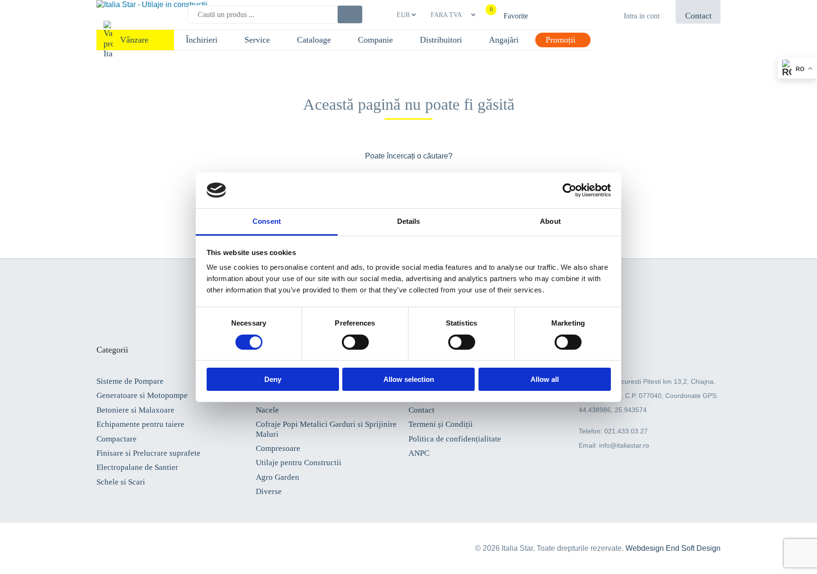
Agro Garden (277, 477)
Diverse (269, 491)
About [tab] (550, 221)
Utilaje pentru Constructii (298, 462)
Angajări (504, 39)
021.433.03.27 (626, 431)
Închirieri (201, 39)
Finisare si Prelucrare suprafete (148, 453)
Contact (421, 410)
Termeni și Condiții (440, 424)
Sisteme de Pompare (130, 381)
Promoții (560, 39)
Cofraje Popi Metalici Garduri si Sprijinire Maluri (326, 429)
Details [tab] (408, 221)
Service (257, 39)
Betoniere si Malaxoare (135, 410)
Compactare (116, 438)
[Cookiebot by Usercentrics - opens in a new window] (569, 190)
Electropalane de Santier (137, 467)
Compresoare (278, 448)
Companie (375, 39)
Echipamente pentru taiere (140, 424)
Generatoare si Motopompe (142, 395)
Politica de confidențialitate (454, 438)
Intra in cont (642, 16)
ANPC (418, 453)
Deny (272, 379)
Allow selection (408, 379)
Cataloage (314, 39)
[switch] (355, 342)
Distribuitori (441, 39)
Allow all (544, 379)
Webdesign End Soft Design (673, 548)
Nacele (267, 410)
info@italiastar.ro (624, 445)
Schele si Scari (120, 481)
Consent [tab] (266, 221)
